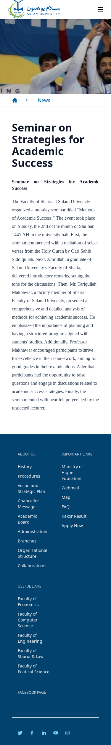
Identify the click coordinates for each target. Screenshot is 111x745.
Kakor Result (74, 516)
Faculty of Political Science (33, 669)
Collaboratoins (32, 565)
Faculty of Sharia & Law (31, 653)
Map (66, 497)
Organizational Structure (32, 553)
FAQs (67, 506)
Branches (27, 541)
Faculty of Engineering (30, 638)
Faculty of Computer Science (28, 620)
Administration (32, 531)
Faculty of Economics (28, 601)
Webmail (70, 488)
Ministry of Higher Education (72, 472)
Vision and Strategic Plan (31, 488)
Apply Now (72, 525)
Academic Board (27, 519)
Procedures (29, 476)
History (25, 466)
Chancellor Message (28, 503)
